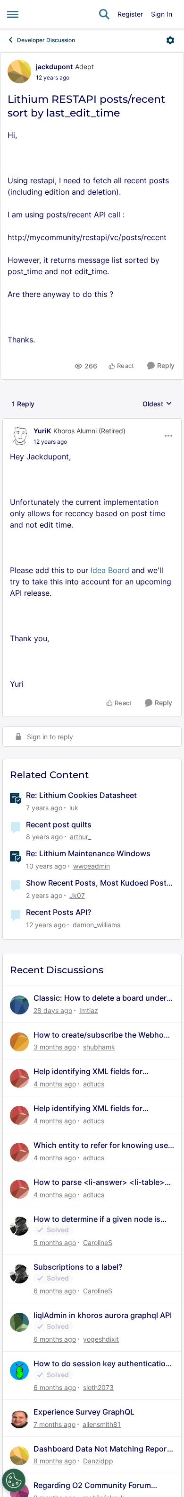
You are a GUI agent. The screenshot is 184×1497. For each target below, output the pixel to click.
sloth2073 (98, 1387)
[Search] (104, 14)
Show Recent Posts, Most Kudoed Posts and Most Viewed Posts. (98, 883)
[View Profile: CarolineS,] (19, 1226)
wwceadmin (91, 866)
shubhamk (99, 1047)
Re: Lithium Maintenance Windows (88, 853)
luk (73, 808)
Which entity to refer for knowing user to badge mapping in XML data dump (102, 1145)
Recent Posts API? (58, 912)
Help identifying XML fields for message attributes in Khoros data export (95, 1071)
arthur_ (80, 837)
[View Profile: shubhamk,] (19, 1041)
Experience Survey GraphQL (83, 1411)
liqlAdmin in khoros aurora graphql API (102, 1315)
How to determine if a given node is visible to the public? (96, 1219)
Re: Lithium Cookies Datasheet (81, 795)
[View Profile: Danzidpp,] (19, 1455)
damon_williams (96, 925)
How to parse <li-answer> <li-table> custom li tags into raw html (99, 1182)
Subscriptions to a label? (77, 1267)
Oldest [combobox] (157, 404)
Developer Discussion (46, 40)
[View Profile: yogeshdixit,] (19, 1322)
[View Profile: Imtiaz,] (19, 1004)
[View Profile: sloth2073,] (19, 1370)
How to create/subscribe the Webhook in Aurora (103, 1035)
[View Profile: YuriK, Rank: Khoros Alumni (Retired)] (19, 435)
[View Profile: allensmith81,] (19, 1418)
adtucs (93, 1084)
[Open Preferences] (13, 1480)
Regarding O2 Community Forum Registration (92, 1485)
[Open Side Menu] (12, 14)
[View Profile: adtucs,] (19, 1078)
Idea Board (110, 570)
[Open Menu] (170, 40)
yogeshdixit (101, 1339)
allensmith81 (102, 1424)
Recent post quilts (59, 824)
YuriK (42, 431)
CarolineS (97, 1242)
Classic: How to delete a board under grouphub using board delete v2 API (100, 998)
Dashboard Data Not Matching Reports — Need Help (103, 1449)
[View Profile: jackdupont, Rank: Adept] (19, 71)
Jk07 (77, 895)
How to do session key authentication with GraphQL (101, 1364)
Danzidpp (98, 1461)
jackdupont (54, 67)
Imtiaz (88, 1010)
